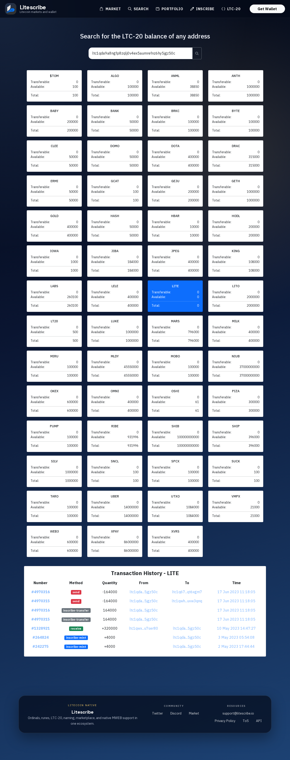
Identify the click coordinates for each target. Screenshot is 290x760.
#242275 (40, 646)
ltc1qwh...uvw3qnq (187, 601)
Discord (175, 713)
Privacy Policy (225, 721)
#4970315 (40, 601)
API (259, 721)
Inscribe (204, 9)
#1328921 (40, 628)
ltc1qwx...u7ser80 (143, 628)
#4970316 (40, 592)
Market (112, 9)
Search (140, 9)
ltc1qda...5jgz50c (144, 592)
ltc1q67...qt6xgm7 (187, 592)
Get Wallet (267, 9)
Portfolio (171, 9)
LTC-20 (233, 9)
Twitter (157, 713)
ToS (246, 721)
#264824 (40, 637)
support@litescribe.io (238, 713)
